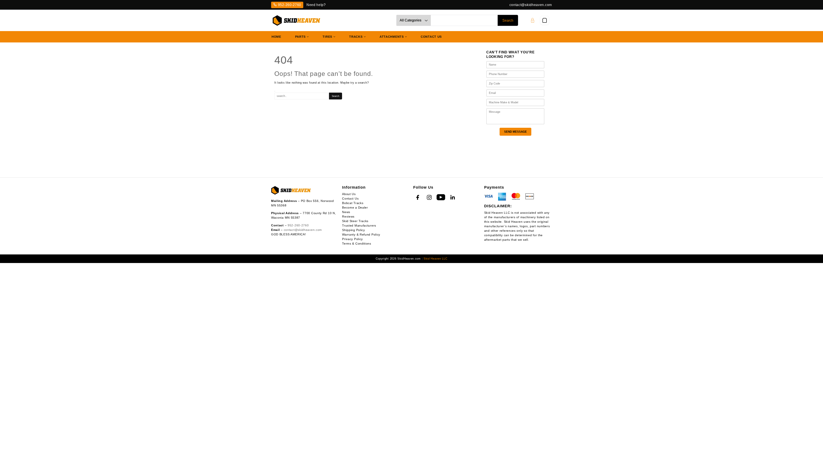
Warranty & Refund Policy (361, 234)
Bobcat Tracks (352, 203)
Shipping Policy (353, 230)
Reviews (348, 216)
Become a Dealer (355, 207)
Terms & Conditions (356, 243)
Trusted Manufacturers (359, 225)
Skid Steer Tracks (355, 221)
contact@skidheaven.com (530, 5)
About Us (349, 194)
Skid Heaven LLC (436, 258)
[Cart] (544, 20)
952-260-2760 (289, 5)
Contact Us (350, 198)
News (346, 212)
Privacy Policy (352, 239)
